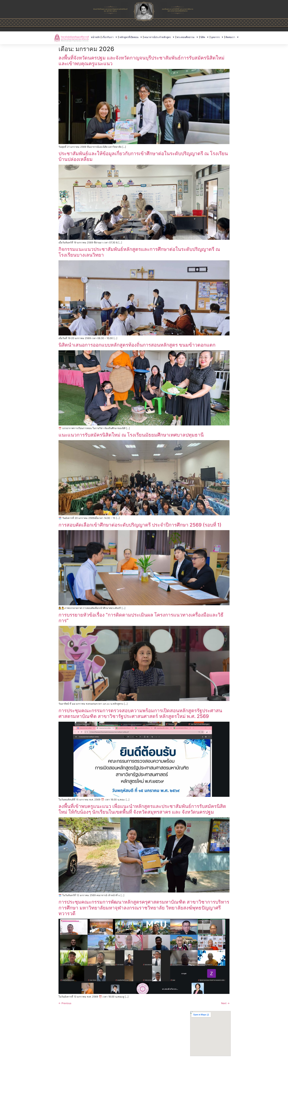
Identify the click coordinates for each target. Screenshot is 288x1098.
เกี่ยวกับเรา (108, 37)
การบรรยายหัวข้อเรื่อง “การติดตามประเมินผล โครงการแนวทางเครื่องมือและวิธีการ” (141, 617)
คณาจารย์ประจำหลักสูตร (157, 37)
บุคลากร (215, 37)
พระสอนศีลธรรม (186, 37)
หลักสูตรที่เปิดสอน (128, 37)
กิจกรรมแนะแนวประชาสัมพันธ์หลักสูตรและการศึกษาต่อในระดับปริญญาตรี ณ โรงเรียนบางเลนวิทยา (139, 252)
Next (225, 1003)
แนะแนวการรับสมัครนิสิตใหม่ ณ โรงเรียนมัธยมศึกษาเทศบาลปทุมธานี (131, 435)
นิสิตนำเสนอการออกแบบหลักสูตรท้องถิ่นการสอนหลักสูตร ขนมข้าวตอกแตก (136, 345)
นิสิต (202, 37)
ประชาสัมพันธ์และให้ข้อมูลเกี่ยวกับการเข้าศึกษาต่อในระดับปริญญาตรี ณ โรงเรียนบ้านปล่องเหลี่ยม (143, 156)
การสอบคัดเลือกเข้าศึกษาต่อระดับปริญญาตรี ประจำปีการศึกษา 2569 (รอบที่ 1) (139, 525)
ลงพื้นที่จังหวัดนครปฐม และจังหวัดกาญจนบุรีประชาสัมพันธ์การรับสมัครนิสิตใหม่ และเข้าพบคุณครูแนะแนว (141, 60)
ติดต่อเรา (230, 37)
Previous (64, 1003)
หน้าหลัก (95, 37)
